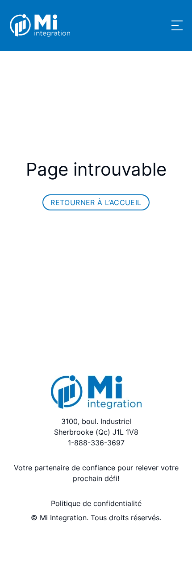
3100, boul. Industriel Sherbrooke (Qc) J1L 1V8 (96, 426)
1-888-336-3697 (96, 442)
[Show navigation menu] (177, 25)
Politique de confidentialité (96, 503)
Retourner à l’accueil (95, 202)
